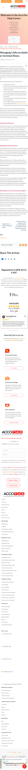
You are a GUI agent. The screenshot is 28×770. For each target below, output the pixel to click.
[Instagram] (10, 752)
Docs (6, 47)
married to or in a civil (21, 103)
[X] (8, 259)
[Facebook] (5, 259)
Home (1, 47)
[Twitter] (13, 752)
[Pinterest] (14, 259)
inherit (4, 152)
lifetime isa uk (3, 237)
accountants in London (18, 278)
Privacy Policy (22, 462)
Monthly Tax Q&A (13, 47)
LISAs (8, 66)
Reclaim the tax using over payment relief (7, 225)
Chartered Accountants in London (12, 756)
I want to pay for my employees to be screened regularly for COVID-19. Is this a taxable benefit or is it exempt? (20, 226)
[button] (26, 1)
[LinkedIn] (11, 259)
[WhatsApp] (18, 752)
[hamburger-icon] (3, 8)
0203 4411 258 (9, 472)
